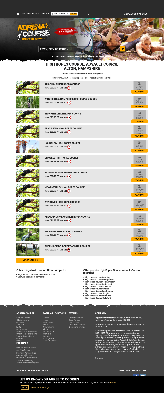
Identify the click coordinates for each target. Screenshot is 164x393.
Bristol (45, 324)
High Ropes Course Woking (97, 288)
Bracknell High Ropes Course (63, 113)
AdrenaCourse (68, 73)
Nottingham (48, 338)
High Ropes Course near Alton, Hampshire (36, 274)
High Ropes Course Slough (97, 293)
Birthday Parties (76, 317)
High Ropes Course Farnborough (99, 291)
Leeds (45, 320)
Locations (26, 14)
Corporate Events (77, 327)
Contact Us (21, 329)
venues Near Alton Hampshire (89, 73)
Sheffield (47, 334)
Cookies (20, 340)
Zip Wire (108, 78)
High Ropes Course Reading (97, 277)
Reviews (20, 322)
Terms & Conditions (25, 336)
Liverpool (46, 336)
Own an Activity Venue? (27, 348)
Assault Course (96, 78)
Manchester (48, 322)
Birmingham (48, 327)
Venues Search (23, 317)
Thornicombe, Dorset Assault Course (67, 246)
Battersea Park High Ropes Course (66, 172)
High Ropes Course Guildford (98, 298)
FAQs (18, 327)
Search (35, 14)
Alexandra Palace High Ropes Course (67, 216)
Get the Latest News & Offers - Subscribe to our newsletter (81, 56)
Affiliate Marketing (27, 361)
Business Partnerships (26, 355)
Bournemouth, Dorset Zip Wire (63, 231)
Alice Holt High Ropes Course (62, 84)
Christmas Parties (77, 324)
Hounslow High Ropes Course (62, 143)
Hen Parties (74, 322)
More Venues (30, 260)
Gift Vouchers (64, 14)
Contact (45, 14)
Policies (19, 338)
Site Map (99, 358)
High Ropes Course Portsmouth (99, 284)
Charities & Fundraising (26, 334)
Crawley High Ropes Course (61, 157)
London (46, 317)
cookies (112, 382)
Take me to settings (40, 387)
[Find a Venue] (78, 49)
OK (24, 387)
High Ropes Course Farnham (98, 295)
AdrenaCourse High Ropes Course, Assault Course (33, 31)
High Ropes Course (80, 78)
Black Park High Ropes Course (63, 128)
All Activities (65, 78)
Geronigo (66, 31)
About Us (20, 324)
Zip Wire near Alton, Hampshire (31, 277)
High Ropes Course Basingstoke (99, 279)
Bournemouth (49, 331)
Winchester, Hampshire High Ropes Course (71, 99)
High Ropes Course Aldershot (98, 286)
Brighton (46, 329)
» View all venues (50, 340)
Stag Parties (74, 320)
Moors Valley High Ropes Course (65, 187)
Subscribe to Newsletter (27, 331)
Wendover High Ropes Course (62, 202)
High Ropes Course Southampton (100, 282)
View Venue (139, 92)
